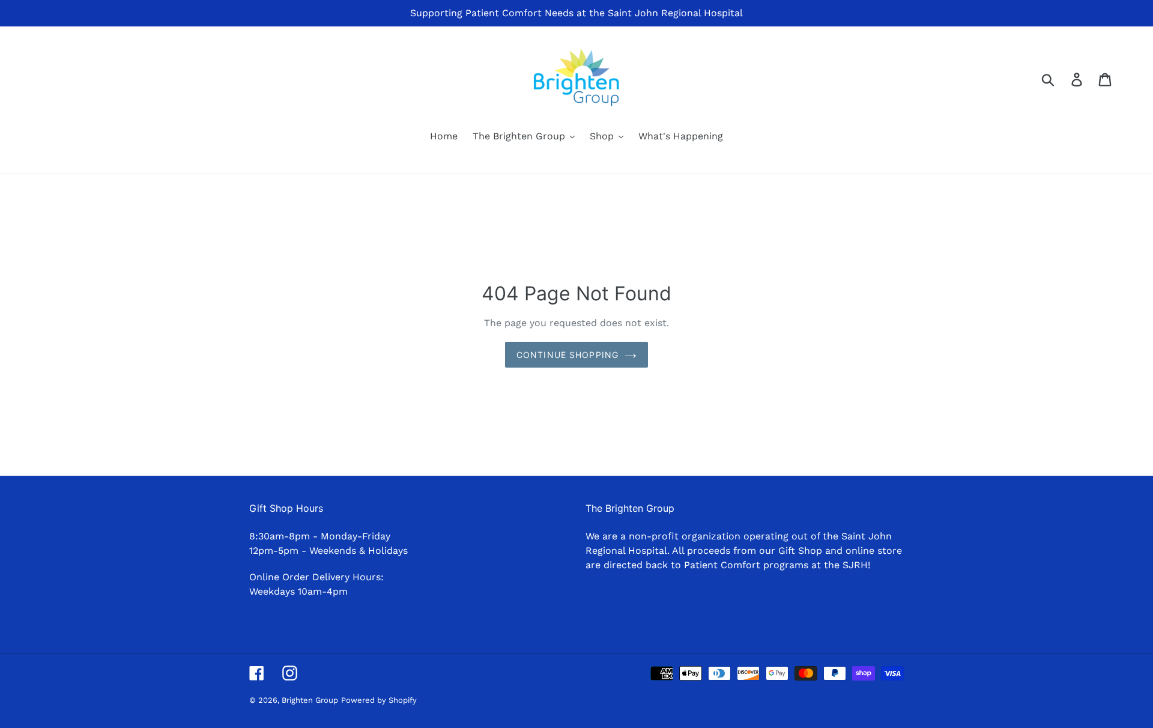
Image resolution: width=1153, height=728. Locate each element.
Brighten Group (310, 700)
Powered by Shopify (379, 700)
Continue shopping (567, 355)
